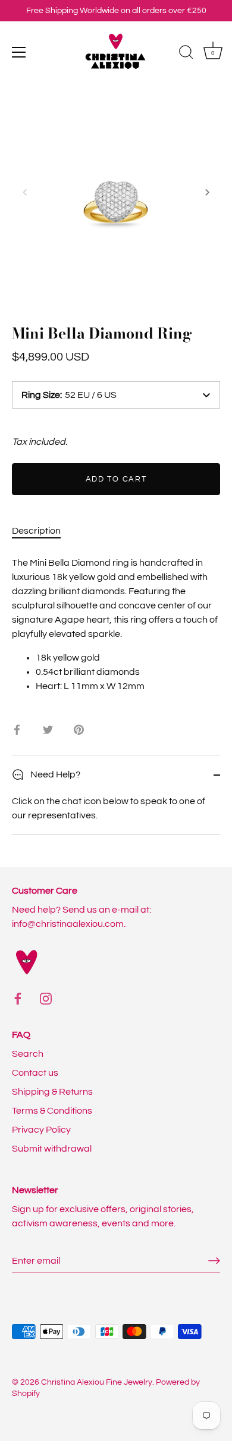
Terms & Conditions (52, 1110)
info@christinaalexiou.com (68, 924)
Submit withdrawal (52, 1148)
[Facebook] (18, 998)
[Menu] (19, 52)
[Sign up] (214, 1261)
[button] (25, 192)
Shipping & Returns (52, 1091)
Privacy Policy (41, 1129)
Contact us (35, 1072)
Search (27, 1054)
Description (36, 530)
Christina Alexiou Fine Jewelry (96, 1382)
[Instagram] (46, 998)
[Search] (186, 54)
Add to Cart (116, 479)
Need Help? (54, 774)
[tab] (42, 531)
